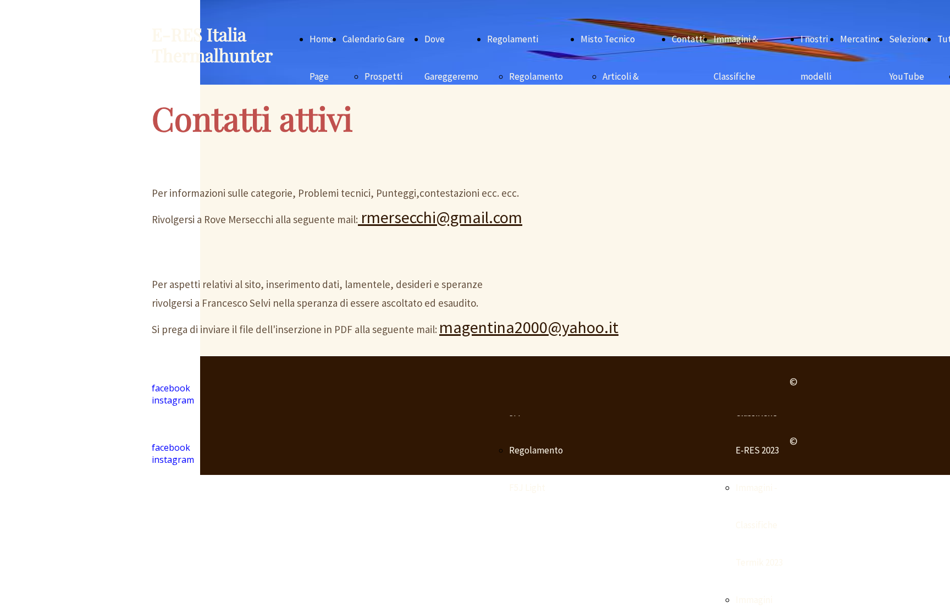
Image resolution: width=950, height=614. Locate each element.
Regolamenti (512, 39)
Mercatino (860, 39)
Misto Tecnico (608, 39)
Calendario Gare (374, 39)
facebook (171, 447)
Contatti (688, 39)
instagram (173, 459)
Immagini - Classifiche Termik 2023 (759, 525)
